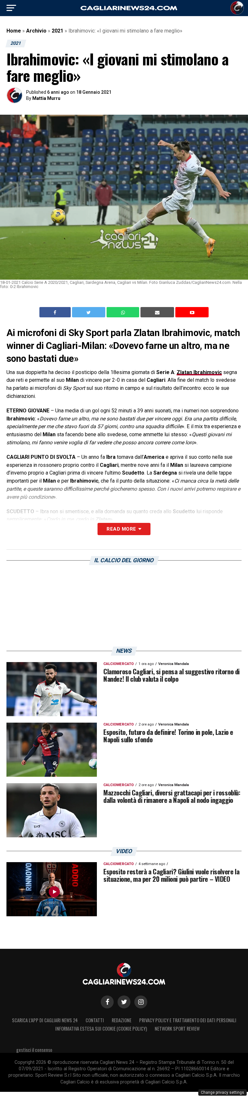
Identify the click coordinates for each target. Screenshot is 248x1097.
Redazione (121, 1020)
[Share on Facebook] (55, 312)
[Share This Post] (124, 312)
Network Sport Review (177, 1028)
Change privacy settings (222, 1092)
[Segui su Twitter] (124, 1002)
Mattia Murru (46, 98)
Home (13, 31)
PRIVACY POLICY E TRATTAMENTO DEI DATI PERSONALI (187, 1020)
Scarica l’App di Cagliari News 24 (45, 1020)
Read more (121, 529)
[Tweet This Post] (89, 312)
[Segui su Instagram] (140, 1002)
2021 (57, 31)
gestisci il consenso (34, 1049)
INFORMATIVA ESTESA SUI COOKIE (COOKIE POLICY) (101, 1028)
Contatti (95, 1020)
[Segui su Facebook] (107, 1002)
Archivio (36, 31)
